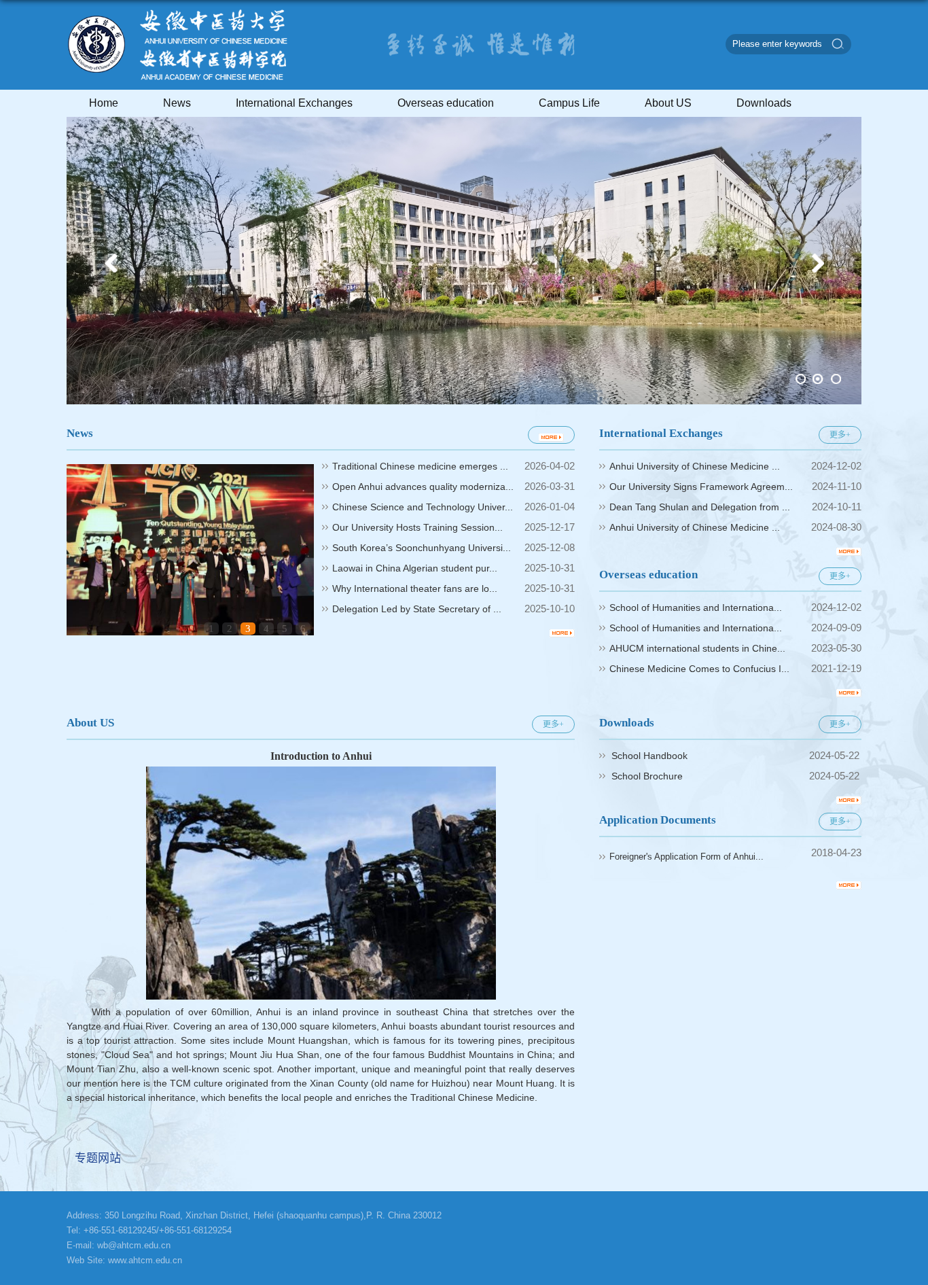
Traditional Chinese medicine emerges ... (420, 466)
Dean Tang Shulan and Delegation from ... (699, 506)
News (177, 103)
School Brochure (647, 776)
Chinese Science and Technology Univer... (422, 506)
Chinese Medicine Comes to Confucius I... (699, 668)
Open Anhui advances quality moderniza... (423, 486)
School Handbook (649, 755)
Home (103, 103)
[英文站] (179, 79)
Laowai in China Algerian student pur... (414, 568)
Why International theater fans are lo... (414, 588)
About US (668, 103)
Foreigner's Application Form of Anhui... (686, 856)
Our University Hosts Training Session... (417, 527)
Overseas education (445, 103)
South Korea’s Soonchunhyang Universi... (421, 547)
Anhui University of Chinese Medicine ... (694, 466)
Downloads (763, 103)
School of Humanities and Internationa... (695, 607)
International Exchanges (294, 103)
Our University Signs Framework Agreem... (701, 486)
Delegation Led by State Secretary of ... (416, 608)
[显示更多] (551, 435)
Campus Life (569, 103)
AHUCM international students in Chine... (697, 648)
